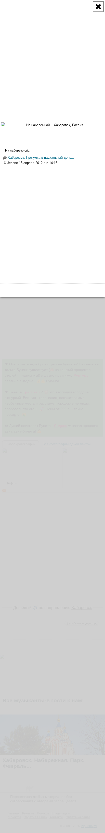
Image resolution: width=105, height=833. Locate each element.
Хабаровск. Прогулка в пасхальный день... (41, 157)
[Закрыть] (98, 6)
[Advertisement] (52, 52)
